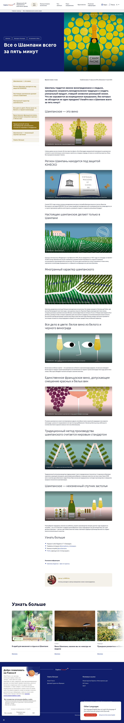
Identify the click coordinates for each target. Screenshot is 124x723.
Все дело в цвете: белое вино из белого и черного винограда (24, 108)
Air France (85, 683)
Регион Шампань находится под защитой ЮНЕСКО (24, 87)
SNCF (84, 686)
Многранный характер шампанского (21, 101)
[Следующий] (115, 627)
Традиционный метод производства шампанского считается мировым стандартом (24, 125)
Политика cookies (79, 715)
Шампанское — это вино (22, 81)
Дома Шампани (62, 548)
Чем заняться (59, 4)
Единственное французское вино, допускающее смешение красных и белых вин (25, 116)
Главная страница (16, 11)
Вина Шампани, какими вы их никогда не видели (73, 647)
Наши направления (70, 4)
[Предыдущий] (110, 627)
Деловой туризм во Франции (55, 683)
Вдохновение (82, 4)
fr (116, 5)
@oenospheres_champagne (68, 546)
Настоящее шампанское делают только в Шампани (24, 94)
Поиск (113, 5)
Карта (105, 5)
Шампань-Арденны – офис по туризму (58, 563)
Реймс (49, 551)
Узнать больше (18, 140)
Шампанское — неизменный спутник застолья (23, 133)
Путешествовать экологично (45, 4)
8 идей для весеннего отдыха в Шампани (30, 646)
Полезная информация (91, 4)
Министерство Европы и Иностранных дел (95, 680)
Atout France (51, 680)
